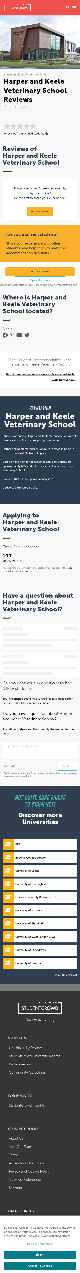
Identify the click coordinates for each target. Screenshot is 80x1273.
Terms (13, 1155)
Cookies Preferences (25, 1180)
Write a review (40, 211)
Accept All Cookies (40, 1266)
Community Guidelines (27, 1072)
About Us (16, 1139)
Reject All (40, 1254)
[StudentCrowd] (17, 7)
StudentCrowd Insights (27, 1106)
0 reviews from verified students (24, 133)
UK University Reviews (26, 1048)
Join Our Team (20, 1147)
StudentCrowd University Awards (34, 1056)
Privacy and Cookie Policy (29, 1171)
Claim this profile (17, 107)
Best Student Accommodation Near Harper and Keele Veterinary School (40, 377)
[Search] (68, 8)
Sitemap (15, 1188)
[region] (40, 1244)
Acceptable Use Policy (26, 1163)
